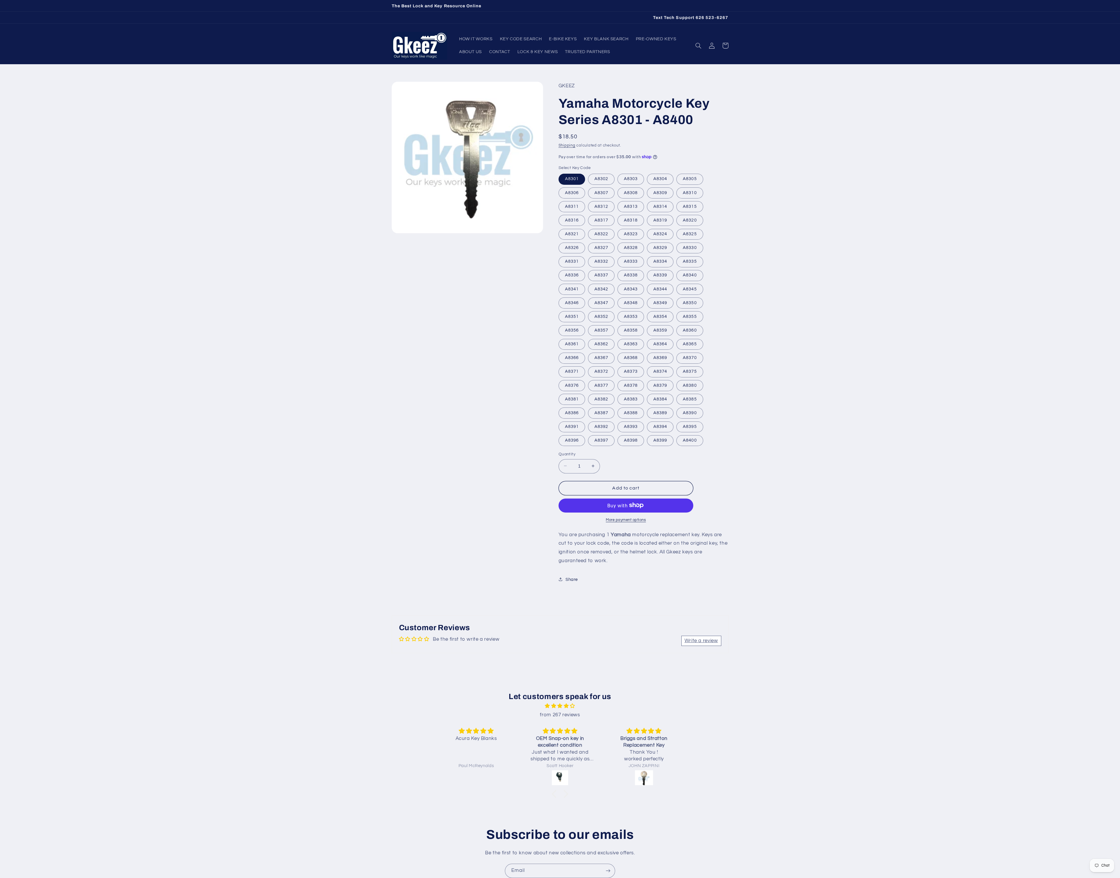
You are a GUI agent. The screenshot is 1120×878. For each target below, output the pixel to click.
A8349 (660, 302)
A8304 (660, 179)
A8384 (660, 399)
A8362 (601, 344)
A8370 (689, 358)
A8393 (631, 426)
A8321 (572, 233)
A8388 (631, 412)
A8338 (631, 275)
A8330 (689, 247)
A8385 (689, 399)
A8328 (631, 247)
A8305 (689, 179)
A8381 (572, 399)
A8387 (601, 412)
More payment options (626, 520)
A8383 (631, 399)
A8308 (631, 192)
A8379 (660, 385)
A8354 (660, 316)
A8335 (689, 261)
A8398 (631, 440)
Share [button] (572, 579)
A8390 (689, 412)
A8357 (601, 330)
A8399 (660, 440)
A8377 (601, 385)
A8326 (572, 247)
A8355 (689, 316)
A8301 (572, 179)
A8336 (572, 275)
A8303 (631, 179)
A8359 (660, 330)
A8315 (689, 206)
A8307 (601, 192)
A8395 (689, 426)
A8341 (572, 289)
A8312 (601, 206)
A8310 (689, 192)
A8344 (660, 289)
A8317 (601, 220)
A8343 (631, 289)
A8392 (601, 426)
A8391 (572, 426)
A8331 (572, 261)
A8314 (660, 206)
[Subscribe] (608, 871)
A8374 (660, 371)
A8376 (572, 385)
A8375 (689, 371)
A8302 (601, 179)
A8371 (572, 371)
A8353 (631, 316)
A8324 (660, 233)
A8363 (631, 344)
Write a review (701, 640)
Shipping (567, 145)
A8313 (631, 206)
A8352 (601, 316)
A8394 (660, 426)
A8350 (689, 302)
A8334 (660, 261)
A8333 (631, 261)
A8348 (631, 302)
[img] (560, 706)
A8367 (601, 358)
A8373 (631, 371)
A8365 (689, 344)
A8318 (631, 220)
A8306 (572, 192)
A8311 (572, 206)
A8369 (660, 358)
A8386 (572, 412)
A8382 (601, 399)
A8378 (631, 385)
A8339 (660, 275)
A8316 (572, 220)
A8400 (689, 440)
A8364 (660, 344)
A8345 (689, 289)
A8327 (601, 247)
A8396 (572, 440)
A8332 (601, 261)
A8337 (601, 275)
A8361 (572, 344)
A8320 (689, 220)
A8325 (689, 233)
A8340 (689, 275)
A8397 (601, 440)
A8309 (660, 192)
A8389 (660, 412)
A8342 (601, 289)
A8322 (601, 233)
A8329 (660, 247)
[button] (698, 45)
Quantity (567, 454)
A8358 (631, 330)
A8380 (689, 385)
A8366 (572, 358)
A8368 (631, 358)
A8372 (601, 371)
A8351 (572, 316)
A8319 (660, 220)
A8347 (601, 302)
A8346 (572, 302)
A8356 (572, 330)
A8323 (631, 233)
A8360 (689, 330)
